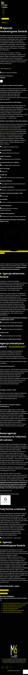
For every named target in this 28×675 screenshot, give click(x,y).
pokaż (8, 68)
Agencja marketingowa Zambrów (12, 612)
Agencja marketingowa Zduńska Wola (13, 610)
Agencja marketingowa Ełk (10, 608)
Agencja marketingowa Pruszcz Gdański (14, 605)
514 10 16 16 (3, 658)
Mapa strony (22, 662)
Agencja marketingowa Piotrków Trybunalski (15, 603)
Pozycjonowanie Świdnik (6, 131)
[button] (4, 22)
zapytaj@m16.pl (10, 658)
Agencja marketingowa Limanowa (12, 607)
